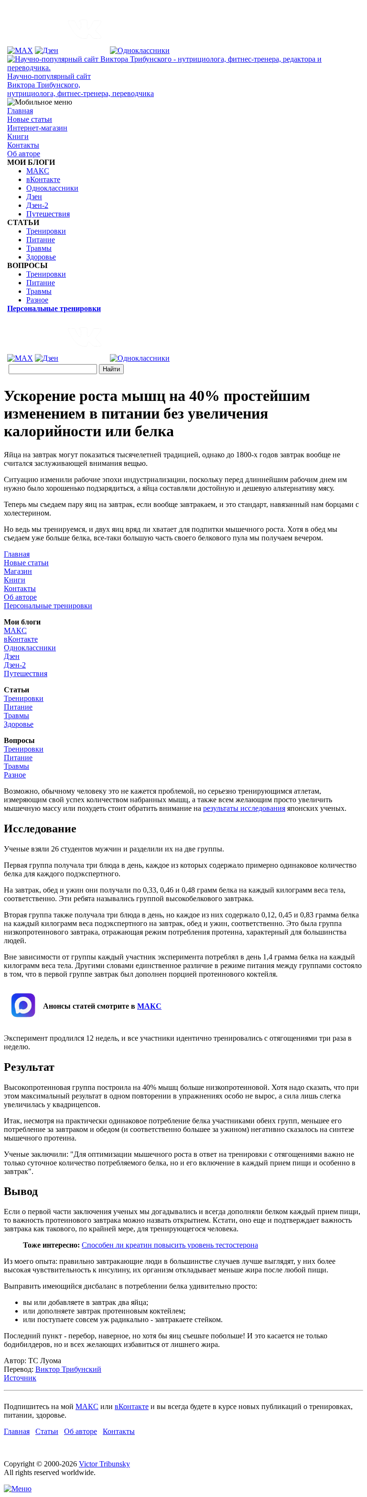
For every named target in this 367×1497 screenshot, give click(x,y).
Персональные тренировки (48, 606)
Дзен (34, 197)
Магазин (18, 571)
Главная (20, 111)
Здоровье (41, 257)
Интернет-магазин (37, 128)
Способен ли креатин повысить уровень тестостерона (170, 1245)
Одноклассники (52, 188)
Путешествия (48, 214)
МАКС (37, 171)
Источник (20, 1378)
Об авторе (23, 154)
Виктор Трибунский (68, 1369)
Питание (40, 240)
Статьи (46, 1431)
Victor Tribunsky (104, 1464)
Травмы (39, 248)
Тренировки (46, 231)
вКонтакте (43, 179)
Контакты (23, 145)
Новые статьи (29, 119)
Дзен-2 (37, 205)
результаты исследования (244, 808)
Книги (18, 136)
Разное (37, 300)
